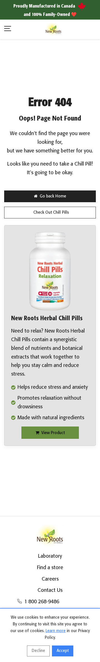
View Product (53, 433)
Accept (63, 651)
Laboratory (50, 556)
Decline (38, 651)
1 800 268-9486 (41, 601)
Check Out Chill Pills (51, 213)
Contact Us (50, 590)
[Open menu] (7, 29)
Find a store (50, 567)
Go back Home (53, 196)
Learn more (56, 631)
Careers (50, 579)
